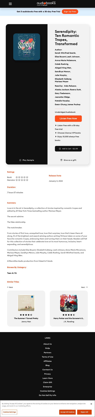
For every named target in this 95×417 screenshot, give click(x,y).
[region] (47, 408)
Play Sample (28, 160)
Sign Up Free (70, 12)
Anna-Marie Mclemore (65, 60)
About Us (47, 344)
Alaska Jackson (62, 89)
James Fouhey (74, 104)
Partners (47, 353)
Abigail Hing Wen (63, 68)
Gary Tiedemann (62, 93)
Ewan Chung (61, 104)
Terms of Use (47, 357)
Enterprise (47, 387)
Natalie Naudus (62, 100)
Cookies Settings (47, 391)
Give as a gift (70, 160)
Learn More (48, 378)
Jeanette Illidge (62, 97)
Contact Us (47, 370)
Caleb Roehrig (61, 64)
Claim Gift (47, 382)
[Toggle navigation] (10, 4)
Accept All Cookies (67, 412)
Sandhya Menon (62, 71)
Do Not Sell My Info (47, 395)
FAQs (47, 348)
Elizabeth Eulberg (63, 79)
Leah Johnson (73, 56)
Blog (47, 365)
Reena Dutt (75, 89)
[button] (10, 287)
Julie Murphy (61, 75)
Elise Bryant (60, 56)
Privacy (47, 374)
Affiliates (48, 361)
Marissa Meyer (61, 81)
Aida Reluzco (70, 86)
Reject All (84, 412)
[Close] (91, 403)
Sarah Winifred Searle (65, 53)
